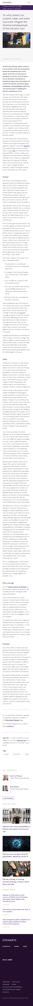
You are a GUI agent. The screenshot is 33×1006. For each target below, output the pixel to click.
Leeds (25, 946)
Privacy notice (16, 982)
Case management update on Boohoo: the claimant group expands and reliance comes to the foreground (16, 922)
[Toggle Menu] (28, 2)
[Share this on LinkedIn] (4, 53)
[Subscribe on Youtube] (6, 955)
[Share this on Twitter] (8, 53)
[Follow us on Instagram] (13, 952)
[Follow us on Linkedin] (6, 952)
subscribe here (21, 740)
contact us (10, 726)
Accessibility (6, 984)
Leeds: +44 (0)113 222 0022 (12, 9)
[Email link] (16, 53)
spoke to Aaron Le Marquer (17, 587)
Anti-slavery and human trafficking (12, 987)
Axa (14, 151)
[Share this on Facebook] (12, 53)
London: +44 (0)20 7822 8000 (12, 6)
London (16, 946)
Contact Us (6, 946)
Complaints (6, 992)
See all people (8, 798)
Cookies (14, 984)
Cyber (27, 754)
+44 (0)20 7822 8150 (12, 781)
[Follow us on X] (20, 951)
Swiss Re (26, 146)
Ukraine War (17, 754)
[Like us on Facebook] (26, 952)
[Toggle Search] (25, 2)
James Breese (14, 787)
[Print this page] (20, 53)
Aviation (6, 754)
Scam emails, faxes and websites (11, 989)
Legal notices (6, 982)
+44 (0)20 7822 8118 (12, 792)
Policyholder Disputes (12, 720)
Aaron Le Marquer (16, 776)
